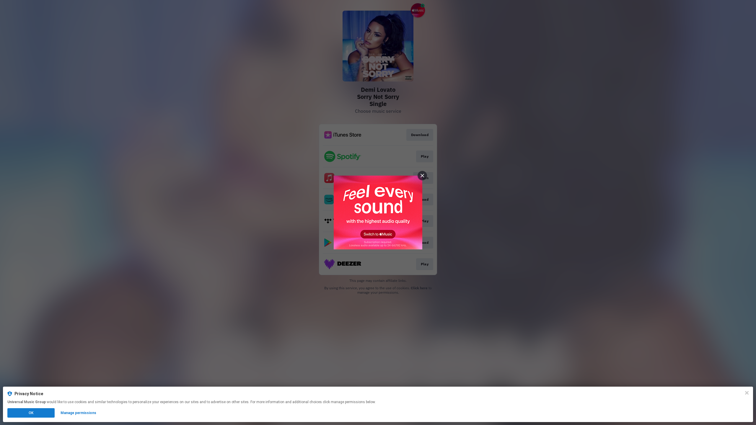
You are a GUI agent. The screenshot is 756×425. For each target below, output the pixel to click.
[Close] (747, 393)
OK (31, 413)
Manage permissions (78, 413)
